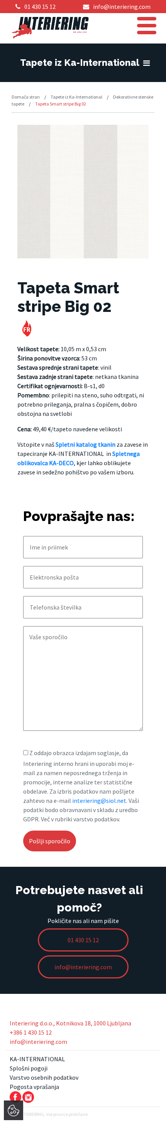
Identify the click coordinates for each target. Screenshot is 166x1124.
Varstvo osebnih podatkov (44, 1077)
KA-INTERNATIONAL (37, 1059)
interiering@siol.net (99, 800)
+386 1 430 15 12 (31, 1032)
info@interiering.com (38, 1041)
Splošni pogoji (28, 1068)
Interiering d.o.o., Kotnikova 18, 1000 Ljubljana (70, 1023)
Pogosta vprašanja (34, 1086)
